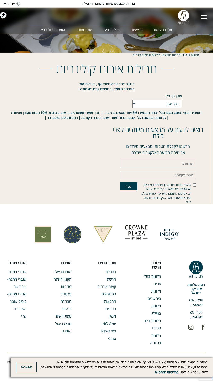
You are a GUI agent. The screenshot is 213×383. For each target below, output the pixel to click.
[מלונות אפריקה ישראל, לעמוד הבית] (183, 17)
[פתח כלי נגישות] (3, 15)
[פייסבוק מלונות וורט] (202, 327)
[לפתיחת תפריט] (203, 17)
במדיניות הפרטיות (167, 372)
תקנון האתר (62, 279)
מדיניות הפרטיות (153, 185)
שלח (128, 186)
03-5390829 (196, 302)
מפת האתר (63, 316)
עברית (11, 4)
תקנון (167, 185)
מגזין (112, 316)
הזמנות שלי (62, 271)
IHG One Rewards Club (108, 331)
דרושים (111, 308)
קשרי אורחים (106, 286)
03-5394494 (196, 314)
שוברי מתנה (17, 271)
